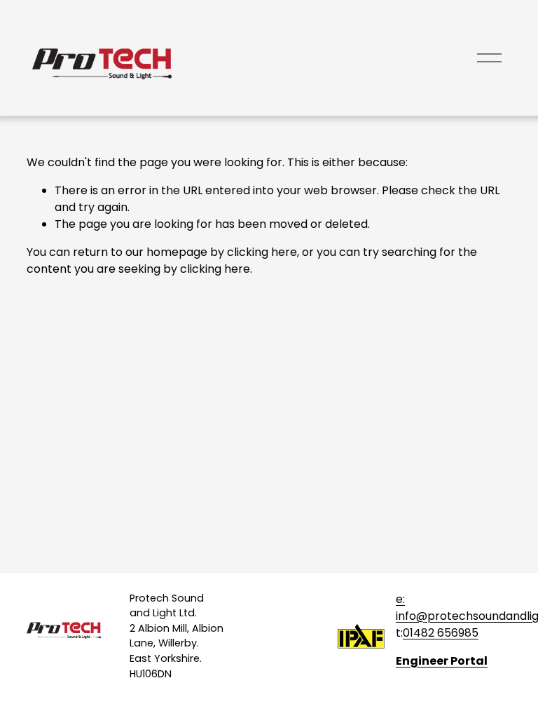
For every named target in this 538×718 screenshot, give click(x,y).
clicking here (262, 252)
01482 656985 (440, 633)
